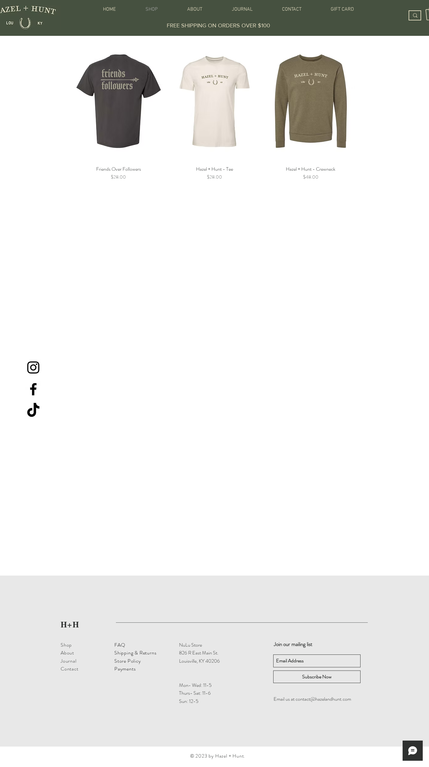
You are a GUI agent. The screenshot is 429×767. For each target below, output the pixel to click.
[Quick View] (118, 101)
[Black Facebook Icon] (33, 389)
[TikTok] (33, 411)
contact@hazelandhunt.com (323, 699)
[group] (214, 111)
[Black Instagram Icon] (33, 367)
